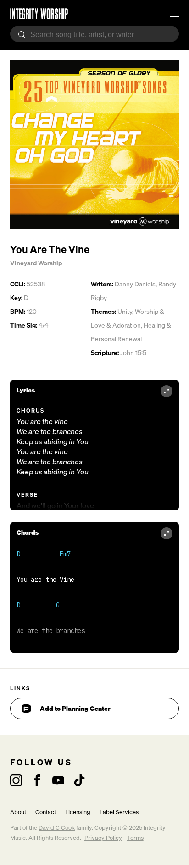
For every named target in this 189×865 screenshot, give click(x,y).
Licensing (77, 812)
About (18, 812)
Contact (45, 812)
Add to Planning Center (75, 708)
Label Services (119, 812)
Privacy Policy (103, 838)
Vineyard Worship (36, 262)
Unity (124, 311)
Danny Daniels (135, 283)
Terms (135, 838)
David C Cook (57, 828)
